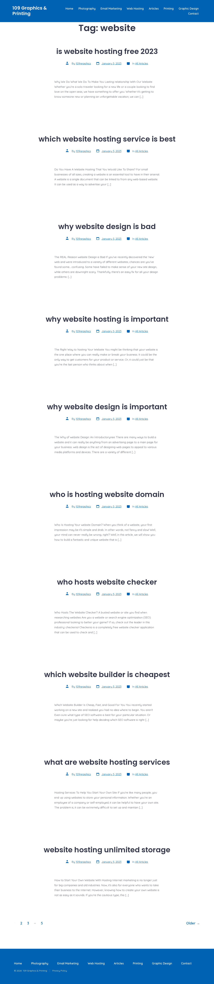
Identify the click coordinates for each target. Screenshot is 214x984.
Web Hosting (135, 8)
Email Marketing (111, 8)
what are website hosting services (107, 762)
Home (69, 8)
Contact (193, 13)
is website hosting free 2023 (107, 51)
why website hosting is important (107, 319)
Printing (169, 8)
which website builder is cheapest (107, 674)
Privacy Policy (59, 970)
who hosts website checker (107, 582)
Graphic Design (189, 8)
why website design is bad (107, 226)
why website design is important (107, 407)
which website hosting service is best (107, 139)
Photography (87, 8)
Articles (154, 8)
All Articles (141, 63)
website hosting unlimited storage (107, 850)
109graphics (83, 63)
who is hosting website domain (107, 494)
